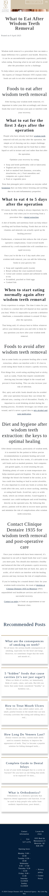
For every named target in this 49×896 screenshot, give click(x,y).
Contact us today (11, 602)
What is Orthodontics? (24, 792)
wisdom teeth (39, 136)
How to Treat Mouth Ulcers (24, 705)
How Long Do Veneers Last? (24, 734)
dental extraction (31, 217)
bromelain (6, 188)
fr (46, 2)
